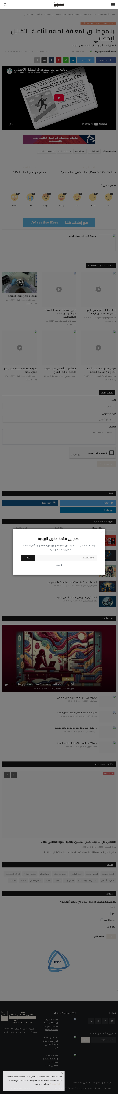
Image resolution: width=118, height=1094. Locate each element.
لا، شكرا (59, 565)
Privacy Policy (56, 1084)
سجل (28, 558)
